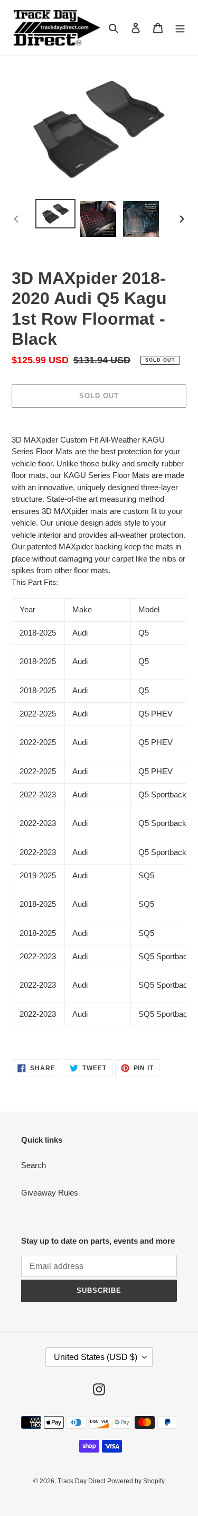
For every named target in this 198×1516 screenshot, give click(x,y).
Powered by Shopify (136, 1481)
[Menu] (180, 27)
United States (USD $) (95, 1357)
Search (33, 1165)
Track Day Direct (81, 1481)
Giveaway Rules (49, 1192)
